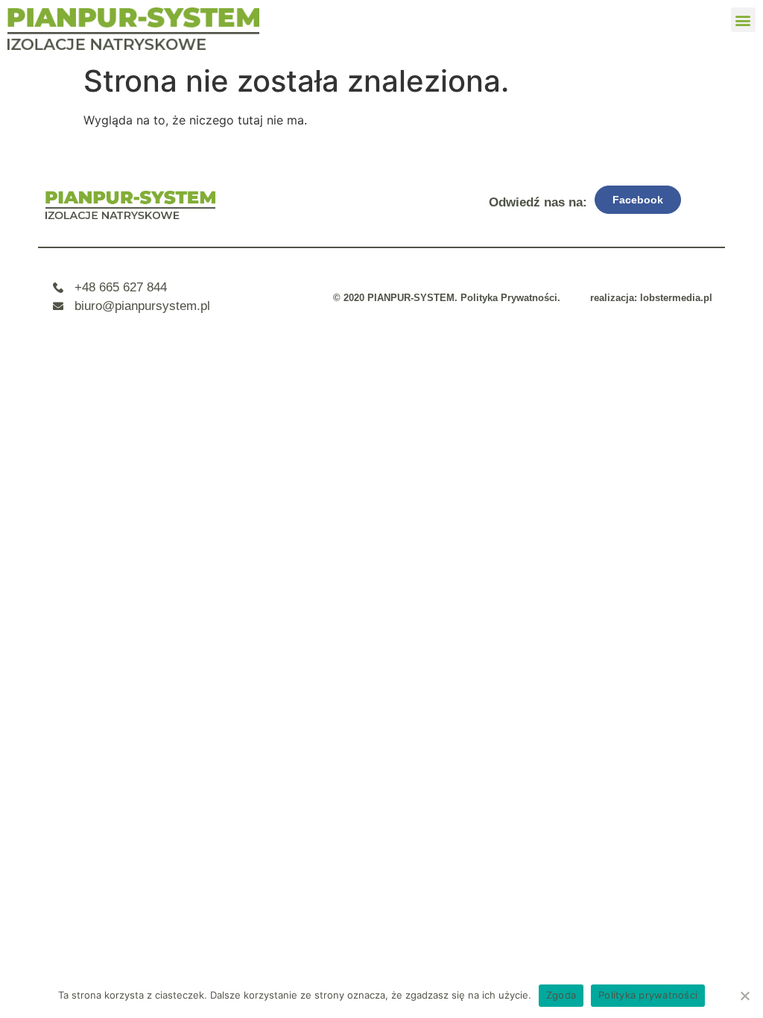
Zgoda (561, 995)
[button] (743, 19)
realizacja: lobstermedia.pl (651, 297)
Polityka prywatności (647, 995)
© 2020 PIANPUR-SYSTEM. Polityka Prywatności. (446, 297)
